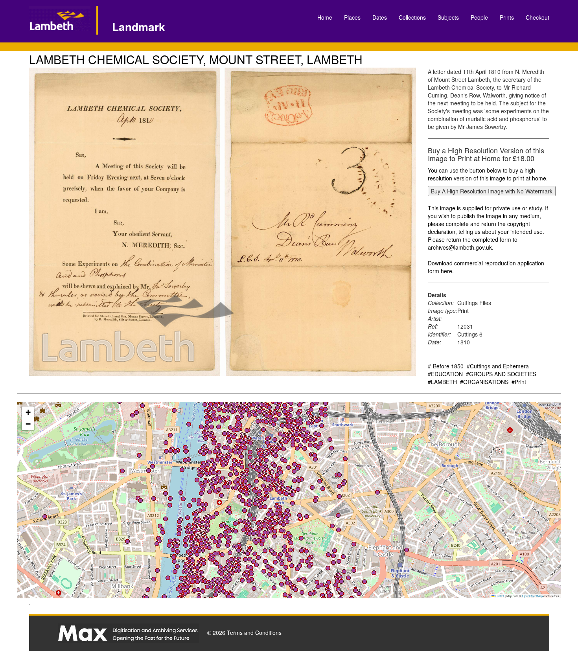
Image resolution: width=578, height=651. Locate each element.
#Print (519, 382)
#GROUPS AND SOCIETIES (501, 374)
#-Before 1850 (446, 366)
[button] (211, 427)
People (479, 17)
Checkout (537, 17)
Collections (412, 17)
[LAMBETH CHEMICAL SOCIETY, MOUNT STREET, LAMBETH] (222, 222)
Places (352, 17)
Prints (507, 17)
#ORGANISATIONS (484, 382)
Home (324, 17)
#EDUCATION (445, 374)
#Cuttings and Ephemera (498, 366)
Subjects (448, 17)
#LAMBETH (442, 382)
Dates (379, 17)
